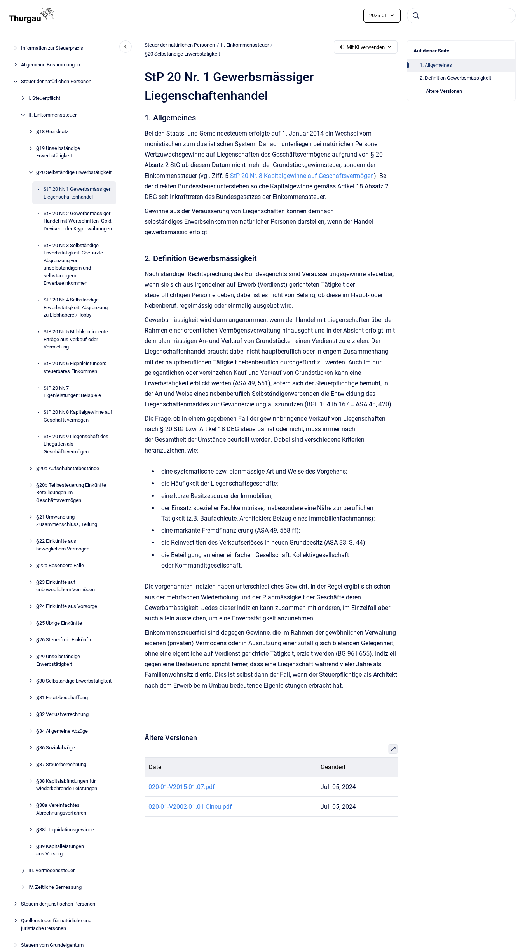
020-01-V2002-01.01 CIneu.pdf (190, 806)
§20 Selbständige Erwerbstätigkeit (74, 172)
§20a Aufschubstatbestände (67, 468)
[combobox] (461, 15)
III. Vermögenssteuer (51, 870)
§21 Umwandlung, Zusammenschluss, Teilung (66, 521)
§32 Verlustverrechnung (62, 714)
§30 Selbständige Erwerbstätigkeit (74, 681)
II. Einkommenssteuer (52, 115)
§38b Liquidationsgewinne (65, 830)
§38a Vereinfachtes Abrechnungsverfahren (61, 809)
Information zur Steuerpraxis (52, 48)
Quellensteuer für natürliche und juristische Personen (56, 924)
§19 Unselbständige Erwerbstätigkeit (58, 152)
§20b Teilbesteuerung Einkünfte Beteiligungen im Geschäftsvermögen (71, 492)
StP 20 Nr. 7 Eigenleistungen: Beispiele (72, 392)
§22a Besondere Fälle (60, 565)
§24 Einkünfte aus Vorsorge (66, 606)
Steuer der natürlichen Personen (56, 81)
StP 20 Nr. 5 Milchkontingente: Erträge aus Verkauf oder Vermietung (76, 339)
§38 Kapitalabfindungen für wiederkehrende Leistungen (66, 785)
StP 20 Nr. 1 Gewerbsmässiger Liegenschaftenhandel (77, 193)
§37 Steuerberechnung (61, 764)
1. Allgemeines (436, 65)
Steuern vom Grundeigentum (52, 945)
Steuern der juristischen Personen (58, 904)
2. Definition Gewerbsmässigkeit (455, 78)
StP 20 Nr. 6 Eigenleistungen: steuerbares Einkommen (75, 367)
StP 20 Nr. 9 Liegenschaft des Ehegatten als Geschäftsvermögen (76, 444)
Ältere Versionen (444, 91)
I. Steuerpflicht (44, 98)
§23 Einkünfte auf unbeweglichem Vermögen (65, 586)
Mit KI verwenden (366, 47)
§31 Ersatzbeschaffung (62, 697)
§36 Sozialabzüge (55, 748)
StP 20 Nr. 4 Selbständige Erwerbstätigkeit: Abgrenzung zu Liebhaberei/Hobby (76, 307)
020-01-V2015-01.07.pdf (181, 787)
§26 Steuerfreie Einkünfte (64, 640)
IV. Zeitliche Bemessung (55, 887)
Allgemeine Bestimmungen (50, 65)
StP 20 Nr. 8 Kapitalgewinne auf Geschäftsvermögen (78, 416)
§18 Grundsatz (52, 131)
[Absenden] (416, 15)
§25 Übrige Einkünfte (59, 623)
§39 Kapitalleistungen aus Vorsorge (60, 850)
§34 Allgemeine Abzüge (62, 731)
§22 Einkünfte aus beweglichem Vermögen (62, 545)
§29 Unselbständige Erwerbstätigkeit (58, 660)
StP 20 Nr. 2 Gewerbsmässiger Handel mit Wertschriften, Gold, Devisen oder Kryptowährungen (78, 221)
